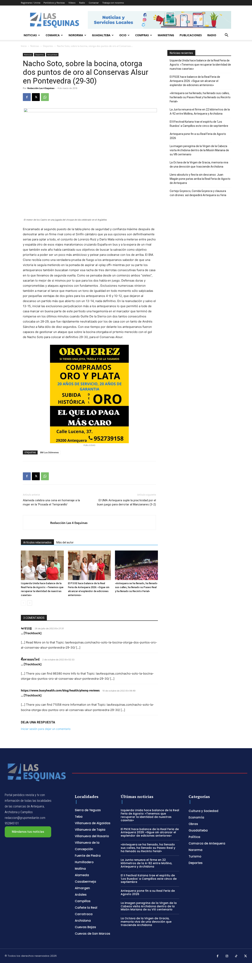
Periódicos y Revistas (54, 2)
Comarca (53, 35)
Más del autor (65, 542)
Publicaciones (191, 35)
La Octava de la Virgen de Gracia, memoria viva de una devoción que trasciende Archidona (199, 164)
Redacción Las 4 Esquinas (40, 88)
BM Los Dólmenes (49, 452)
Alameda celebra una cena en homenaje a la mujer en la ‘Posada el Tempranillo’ (51, 502)
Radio (82, 2)
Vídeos (72, 2)
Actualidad (52, 54)
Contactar (94, 2)
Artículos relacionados (37, 542)
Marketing (166, 35)
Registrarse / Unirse (30, 2)
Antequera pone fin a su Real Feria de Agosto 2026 (198, 136)
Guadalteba (101, 35)
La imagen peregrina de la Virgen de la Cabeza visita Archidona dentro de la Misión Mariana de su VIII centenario (199, 150)
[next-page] (29, 603)
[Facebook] (27, 97)
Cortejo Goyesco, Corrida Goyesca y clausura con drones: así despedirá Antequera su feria (198, 193)
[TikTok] (236, 956)
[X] (36, 97)
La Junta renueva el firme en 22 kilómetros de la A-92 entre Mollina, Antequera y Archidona (200, 111)
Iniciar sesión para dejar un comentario (45, 728)
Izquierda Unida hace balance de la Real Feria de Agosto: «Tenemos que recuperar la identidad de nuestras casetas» (200, 64)
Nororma (76, 35)
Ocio (122, 35)
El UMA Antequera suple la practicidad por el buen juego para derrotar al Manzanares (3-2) (126, 502)
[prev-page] (23, 603)
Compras (142, 35)
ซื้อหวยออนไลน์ (30, 659)
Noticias (30, 35)
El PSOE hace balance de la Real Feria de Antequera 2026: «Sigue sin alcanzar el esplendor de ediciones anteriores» (195, 81)
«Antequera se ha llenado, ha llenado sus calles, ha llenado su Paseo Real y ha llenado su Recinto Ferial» (136, 587)
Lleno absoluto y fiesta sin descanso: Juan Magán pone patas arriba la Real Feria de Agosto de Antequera (200, 178)
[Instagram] (227, 956)
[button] (226, 35)
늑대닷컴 (26, 628)
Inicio (24, 46)
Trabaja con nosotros (113, 2)
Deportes (48, 46)
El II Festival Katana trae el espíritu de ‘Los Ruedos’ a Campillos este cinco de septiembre (199, 123)
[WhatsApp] (45, 97)
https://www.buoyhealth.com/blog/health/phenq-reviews (60, 690)
